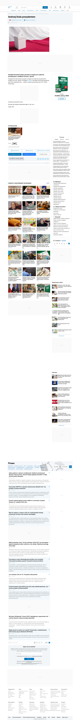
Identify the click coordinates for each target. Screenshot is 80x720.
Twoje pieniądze (43, 10)
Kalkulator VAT (42, 706)
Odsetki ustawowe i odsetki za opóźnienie (61, 218)
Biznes (23, 10)
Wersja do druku (16, 150)
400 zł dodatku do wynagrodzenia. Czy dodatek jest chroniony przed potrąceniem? (61, 151)
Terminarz (57, 240)
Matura (20, 710)
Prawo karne (55, 211)
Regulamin (39, 717)
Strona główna (10, 13)
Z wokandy (37, 467)
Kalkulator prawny (56, 202)
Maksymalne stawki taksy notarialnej (60, 226)
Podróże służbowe (54, 707)
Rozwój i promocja (11, 707)
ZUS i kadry (10, 694)
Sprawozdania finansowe (55, 696)
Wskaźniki (57, 217)
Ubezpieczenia (21, 693)
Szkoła (20, 705)
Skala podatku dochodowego (56, 710)
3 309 (46, 642)
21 (64, 243)
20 (61, 243)
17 (54, 243)
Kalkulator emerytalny (57, 194)
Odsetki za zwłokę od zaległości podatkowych (59, 221)
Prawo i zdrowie (32, 698)
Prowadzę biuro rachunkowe (55, 692)
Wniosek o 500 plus (57, 214)
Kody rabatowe (63, 706)
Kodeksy (30, 710)
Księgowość (13, 10)
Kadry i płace (10, 709)
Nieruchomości (56, 10)
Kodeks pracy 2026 (62, 96)
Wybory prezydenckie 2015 (33, 13)
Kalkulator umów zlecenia (58, 189)
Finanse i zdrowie (43, 697)
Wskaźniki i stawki (54, 702)
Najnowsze (62, 139)
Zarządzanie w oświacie (23, 709)
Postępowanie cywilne (57, 208)
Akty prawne (31, 702)
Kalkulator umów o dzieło (58, 191)
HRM (20, 697)
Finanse (62, 693)
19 (59, 243)
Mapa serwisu (65, 717)
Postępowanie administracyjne (59, 209)
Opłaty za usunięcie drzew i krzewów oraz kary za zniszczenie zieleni (61, 229)
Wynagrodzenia (21, 692)
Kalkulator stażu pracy (44, 709)
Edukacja (62, 10)
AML (51, 697)
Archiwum (63, 705)
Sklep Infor (31, 697)
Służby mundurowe (29, 467)
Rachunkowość (10, 692)
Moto (50, 10)
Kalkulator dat (56, 204)
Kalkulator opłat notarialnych (58, 201)
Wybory (26, 13)
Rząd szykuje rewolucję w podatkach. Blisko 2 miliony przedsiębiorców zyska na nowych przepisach (61, 170)
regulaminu (29, 656)
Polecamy (54, 372)
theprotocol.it (63, 710)
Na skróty (63, 702)
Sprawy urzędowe (20, 13)
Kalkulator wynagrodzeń (58, 188)
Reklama (58, 717)
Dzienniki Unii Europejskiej (33, 707)
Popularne (56, 139)
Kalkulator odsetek (43, 707)
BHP (19, 696)
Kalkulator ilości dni (57, 196)
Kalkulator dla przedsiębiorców (59, 186)
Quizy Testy (55, 233)
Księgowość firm (11, 689)
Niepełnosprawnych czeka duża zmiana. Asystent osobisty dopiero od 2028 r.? (61, 167)
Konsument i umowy (32, 693)
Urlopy (20, 694)
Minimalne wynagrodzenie (55, 705)
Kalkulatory (58, 181)
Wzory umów (55, 213)
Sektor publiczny (30, 10)
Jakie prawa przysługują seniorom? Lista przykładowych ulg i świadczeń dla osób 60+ (61, 173)
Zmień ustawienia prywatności (29, 717)
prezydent (30, 80)
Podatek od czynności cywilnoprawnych (61, 231)
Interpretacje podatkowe (58, 234)
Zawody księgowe (11, 696)
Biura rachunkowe (54, 689)
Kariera (44, 717)
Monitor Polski (31, 705)
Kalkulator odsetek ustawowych (59, 199)
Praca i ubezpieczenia (44, 693)
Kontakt (53, 717)
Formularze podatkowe (65, 709)
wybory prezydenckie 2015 (14, 146)
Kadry (19, 10)
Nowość (62, 94)
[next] (49, 642)
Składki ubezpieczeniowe (55, 706)
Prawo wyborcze (11, 468)
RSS (49, 717)
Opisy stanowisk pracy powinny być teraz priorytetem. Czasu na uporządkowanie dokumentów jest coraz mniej (61, 148)
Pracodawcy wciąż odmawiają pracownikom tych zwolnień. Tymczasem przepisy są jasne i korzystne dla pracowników (61, 145)
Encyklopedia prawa (20, 467)
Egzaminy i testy (21, 707)
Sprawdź (62, 98)
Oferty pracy (63, 711)
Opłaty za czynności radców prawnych (60, 225)
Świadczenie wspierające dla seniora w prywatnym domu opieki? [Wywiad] (60, 157)
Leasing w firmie (43, 696)
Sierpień (64, 240)
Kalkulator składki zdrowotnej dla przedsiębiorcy (59, 184)
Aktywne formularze (60, 206)
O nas (9, 717)
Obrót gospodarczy (11, 693)
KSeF (68, 10)
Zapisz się (29, 658)
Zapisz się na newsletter (45, 150)
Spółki (41, 692)
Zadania (9, 706)
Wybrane (67, 139)
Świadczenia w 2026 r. (57, 282)
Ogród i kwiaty (63, 696)
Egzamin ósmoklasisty (22, 711)
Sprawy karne (31, 692)
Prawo (37, 10)
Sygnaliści (42, 467)
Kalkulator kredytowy (57, 197)
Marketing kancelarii (28, 468)
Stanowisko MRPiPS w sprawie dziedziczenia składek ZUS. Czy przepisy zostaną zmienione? (61, 142)
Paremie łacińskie (19, 468)
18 (57, 243)
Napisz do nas (30, 150)
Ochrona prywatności (16, 717)
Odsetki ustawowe (54, 709)
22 (66, 243)
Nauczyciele (21, 706)
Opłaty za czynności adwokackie (59, 223)
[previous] (34, 642)
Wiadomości (10, 710)
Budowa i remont (64, 694)
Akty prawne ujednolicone (33, 709)
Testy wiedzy (21, 713)
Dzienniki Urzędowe (32, 706)
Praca (30, 696)
